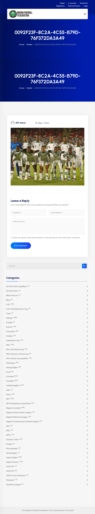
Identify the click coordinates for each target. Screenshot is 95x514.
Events (11, 327)
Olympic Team (14, 439)
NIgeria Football (15, 408)
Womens (11, 480)
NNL (9, 430)
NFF (10, 399)
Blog (9, 299)
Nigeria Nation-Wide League (20, 412)
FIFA (10, 345)
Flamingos (12, 363)
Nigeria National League (18, 417)
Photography (13, 448)
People (10, 444)
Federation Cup (14, 340)
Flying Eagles (13, 367)
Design (10, 322)
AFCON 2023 (13, 290)
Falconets (12, 331)
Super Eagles (14, 457)
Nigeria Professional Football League (24, 421)
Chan (9, 313)
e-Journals (72, 3)
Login (86, 6)
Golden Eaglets (15, 385)
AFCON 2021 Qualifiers (17, 286)
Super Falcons (14, 462)
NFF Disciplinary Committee (20, 403)
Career (62, 3)
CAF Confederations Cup (18, 308)
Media (29, 44)
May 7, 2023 (43, 123)
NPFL (10, 435)
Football (12, 376)
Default (11, 318)
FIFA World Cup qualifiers (19, 358)
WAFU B (11, 466)
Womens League (14, 484)
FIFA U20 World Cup (16, 349)
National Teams (74, 6)
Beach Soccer (13, 295)
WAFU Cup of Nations (17, 475)
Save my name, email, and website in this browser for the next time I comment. (46, 237)
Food (9, 372)
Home (21, 44)
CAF (10, 304)
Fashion (11, 336)
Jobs (9, 390)
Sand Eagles (12, 453)
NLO (9, 426)
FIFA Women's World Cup (18, 354)
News (10, 394)
